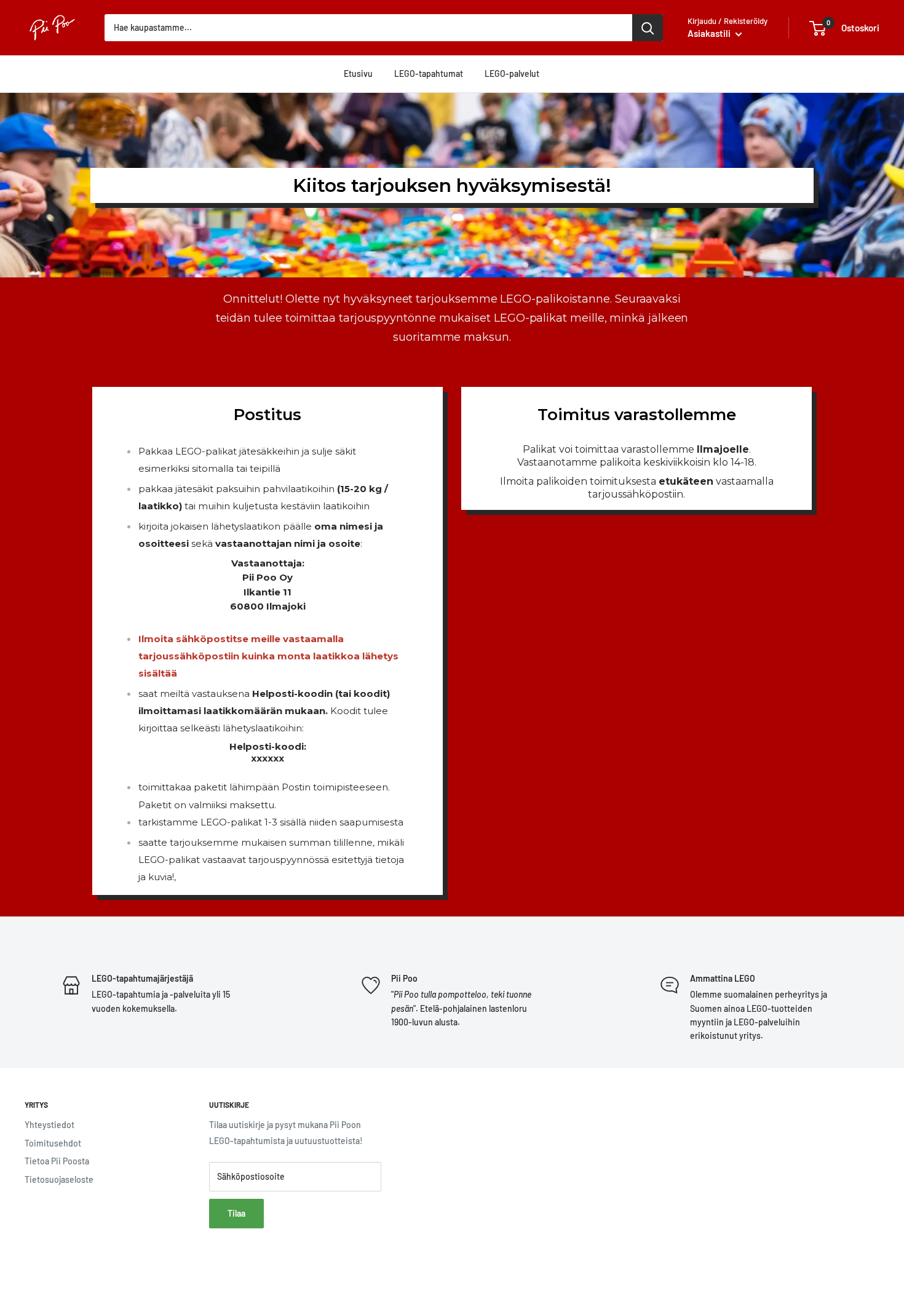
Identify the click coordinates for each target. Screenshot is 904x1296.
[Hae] (647, 27)
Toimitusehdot (53, 1143)
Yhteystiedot (49, 1124)
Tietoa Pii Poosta (57, 1161)
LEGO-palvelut (512, 73)
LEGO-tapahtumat (428, 73)
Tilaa (236, 1213)
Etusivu (358, 73)
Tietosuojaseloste (59, 1179)
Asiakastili (710, 33)
